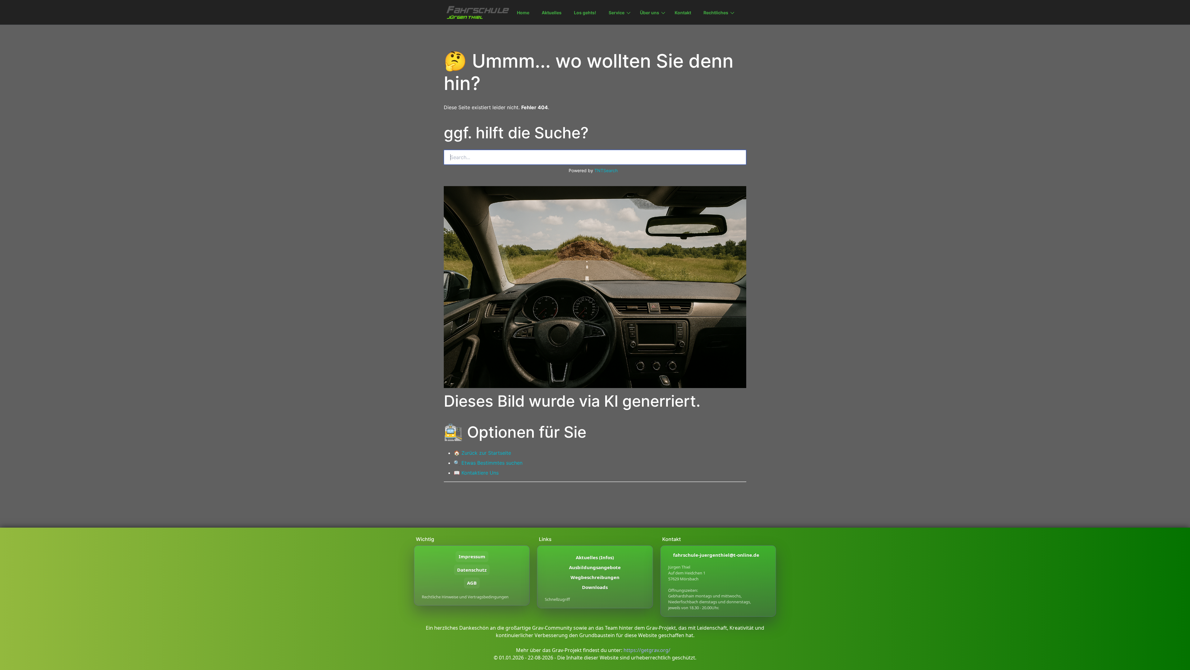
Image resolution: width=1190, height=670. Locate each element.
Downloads (595, 587)
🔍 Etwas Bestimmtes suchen (488, 463)
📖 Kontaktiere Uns (476, 473)
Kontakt (683, 12)
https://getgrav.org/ (647, 650)
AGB (472, 583)
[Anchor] (443, 132)
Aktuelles (552, 12)
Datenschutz (472, 570)
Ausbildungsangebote (595, 567)
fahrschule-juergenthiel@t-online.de (716, 555)
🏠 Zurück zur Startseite (482, 453)
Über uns (649, 12)
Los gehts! (585, 12)
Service (616, 12)
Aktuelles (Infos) (595, 557)
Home (523, 12)
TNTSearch (606, 170)
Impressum (472, 556)
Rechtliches (715, 12)
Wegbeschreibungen (595, 577)
